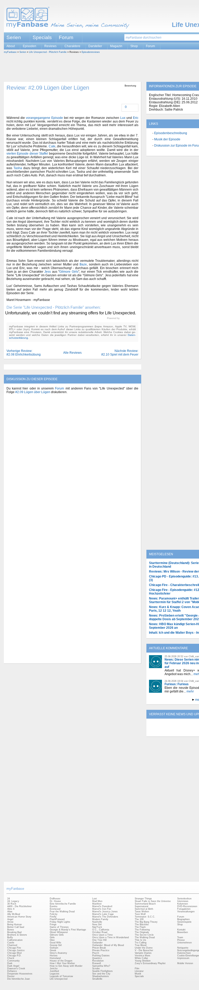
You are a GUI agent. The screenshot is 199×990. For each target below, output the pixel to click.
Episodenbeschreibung (170, 133)
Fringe (53, 924)
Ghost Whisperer (59, 932)
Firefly (53, 916)
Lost (94, 898)
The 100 (139, 919)
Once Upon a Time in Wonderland (110, 937)
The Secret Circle (144, 935)
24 (8, 898)
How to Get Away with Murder (66, 966)
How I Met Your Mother (62, 963)
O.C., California (100, 929)
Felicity (54, 914)
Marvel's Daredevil (102, 906)
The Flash (140, 927)
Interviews (182, 901)
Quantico (97, 958)
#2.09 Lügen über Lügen (32, 392)
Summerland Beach (145, 903)
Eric (135, 118)
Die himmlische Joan (18, 979)
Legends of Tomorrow (61, 976)
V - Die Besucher (144, 950)
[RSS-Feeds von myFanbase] (161, 732)
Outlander (97, 942)
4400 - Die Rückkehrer (19, 906)
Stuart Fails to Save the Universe (153, 901)
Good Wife (55, 942)
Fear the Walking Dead (62, 911)
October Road (99, 932)
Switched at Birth (144, 909)
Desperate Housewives (19, 973)
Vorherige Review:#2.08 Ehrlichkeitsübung (23, 352)
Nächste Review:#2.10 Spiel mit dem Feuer (119, 352)
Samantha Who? (101, 966)
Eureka (53, 906)
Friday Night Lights (60, 922)
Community (13, 960)
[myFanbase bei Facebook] (173, 732)
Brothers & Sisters (17, 935)
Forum (66, 37)
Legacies (54, 973)
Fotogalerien (183, 909)
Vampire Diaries (143, 953)
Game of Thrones (59, 927)
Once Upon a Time (102, 935)
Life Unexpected (58, 979)
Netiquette (182, 947)
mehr (190, 691)
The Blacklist (142, 924)
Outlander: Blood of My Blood (108, 945)
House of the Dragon (61, 960)
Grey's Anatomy (58, 953)
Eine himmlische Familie (63, 903)
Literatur (139, 971)
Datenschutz (184, 953)
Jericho (54, 968)
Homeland (55, 958)
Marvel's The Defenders (105, 916)
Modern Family (100, 919)
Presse (181, 940)
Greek (53, 950)
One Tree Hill (99, 940)
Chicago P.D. (14, 955)
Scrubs (96, 968)
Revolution (98, 960)
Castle (10, 942)
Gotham (54, 947)
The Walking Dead (145, 937)
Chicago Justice (16, 950)
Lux (122, 118)
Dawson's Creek (16, 968)
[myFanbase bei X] (185, 732)
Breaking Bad (14, 932)
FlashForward (57, 919)
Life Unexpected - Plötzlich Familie (48, 52)
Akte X (11, 909)
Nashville (97, 922)
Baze (83, 264)
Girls (52, 937)
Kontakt (181, 929)
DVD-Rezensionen (187, 906)
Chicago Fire (14, 947)
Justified (54, 971)
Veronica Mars (142, 955)
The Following (142, 929)
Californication (15, 940)
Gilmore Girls (68, 271)
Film (137, 968)
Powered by (122, 318)
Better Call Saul (15, 927)
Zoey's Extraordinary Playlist (150, 963)
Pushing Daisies (101, 955)
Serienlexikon (184, 898)
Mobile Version (185, 963)
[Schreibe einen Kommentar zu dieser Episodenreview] (122, 107)
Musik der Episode (167, 139)
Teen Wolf (140, 914)
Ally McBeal (13, 914)
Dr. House (55, 901)
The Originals (142, 932)
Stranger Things (143, 898)
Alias (9, 911)
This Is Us (140, 940)
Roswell (96, 963)
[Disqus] (72, 462)
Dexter (11, 976)
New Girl (97, 924)
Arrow (10, 922)
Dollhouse (55, 898)
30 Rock (11, 903)
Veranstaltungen (186, 911)
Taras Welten (142, 911)
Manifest (97, 903)
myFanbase (10, 52)
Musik (138, 973)
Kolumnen (182, 903)
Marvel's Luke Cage (103, 914)
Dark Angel (13, 966)
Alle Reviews (72, 353)
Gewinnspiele (184, 922)
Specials (42, 37)
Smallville (97, 979)
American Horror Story (19, 916)
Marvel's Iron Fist (101, 909)
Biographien (183, 919)
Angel (10, 919)
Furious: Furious (177, 684)
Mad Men (97, 901)
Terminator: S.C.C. (145, 916)
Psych (95, 953)
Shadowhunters (100, 976)
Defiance (12, 971)
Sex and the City (101, 973)
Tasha (17, 168)
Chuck (10, 958)
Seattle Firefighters (102, 971)
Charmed (12, 945)
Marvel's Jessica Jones (105, 911)
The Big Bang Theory (146, 922)
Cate (52, 146)
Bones (10, 929)
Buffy (10, 937)
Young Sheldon (143, 960)
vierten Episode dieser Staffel (27, 153)
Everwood (55, 909)
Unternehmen (184, 942)
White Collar (141, 958)
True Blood (140, 945)
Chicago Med (14, 953)
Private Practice (100, 950)
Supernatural (141, 906)
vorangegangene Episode (44, 118)
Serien (22, 52)
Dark (9, 963)
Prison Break (99, 947)
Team (180, 937)
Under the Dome (144, 947)
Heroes (54, 955)
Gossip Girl (56, 945)
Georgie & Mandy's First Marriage (68, 929)
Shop (180, 924)
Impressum (183, 958)
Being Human (14, 924)
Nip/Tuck (97, 927)
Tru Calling (140, 942)
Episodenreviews (91, 52)
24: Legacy (13, 901)
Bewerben (182, 932)
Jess (47, 271)
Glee (52, 940)
